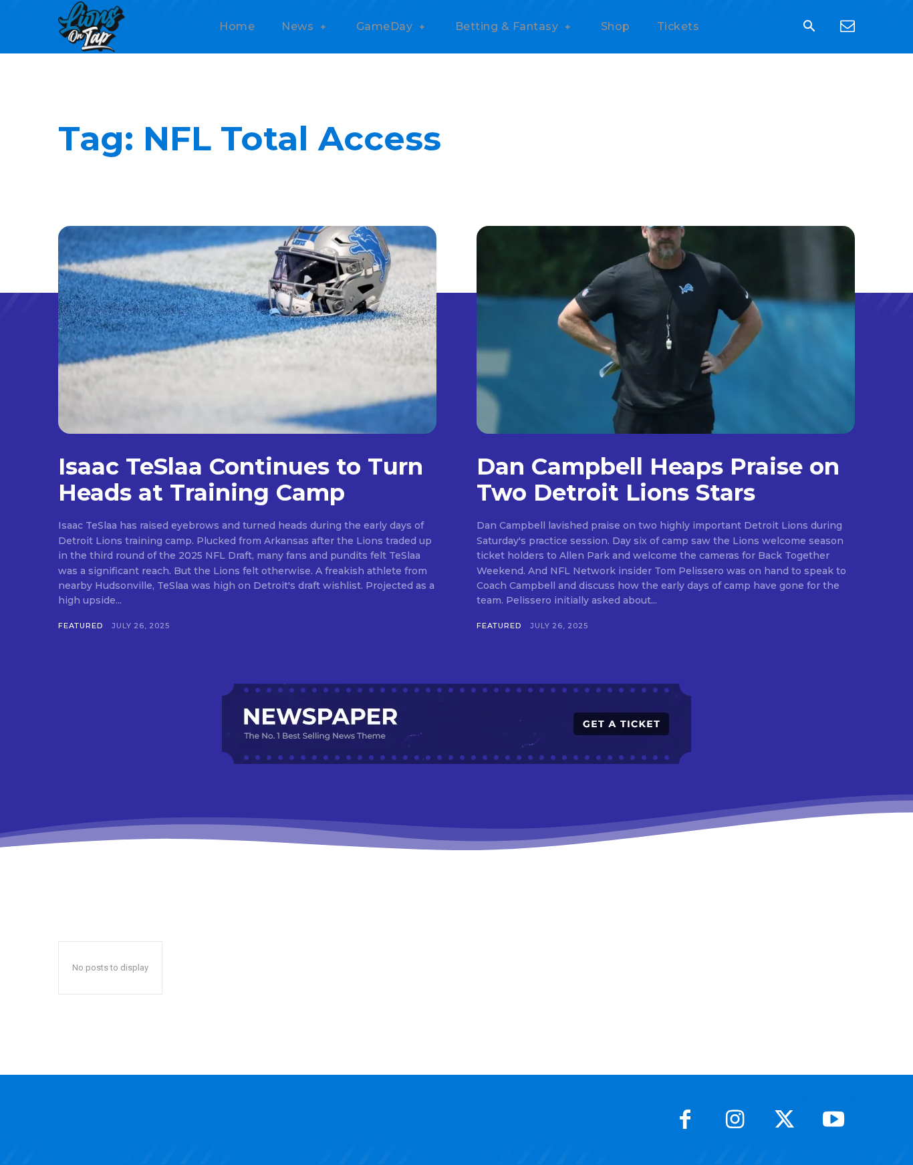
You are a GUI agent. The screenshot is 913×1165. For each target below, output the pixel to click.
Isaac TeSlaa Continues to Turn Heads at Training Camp (240, 479)
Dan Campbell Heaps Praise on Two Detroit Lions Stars (658, 479)
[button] (808, 27)
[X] (784, 1119)
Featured (80, 625)
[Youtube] (833, 1119)
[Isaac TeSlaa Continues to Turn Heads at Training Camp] (247, 330)
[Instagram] (734, 1119)
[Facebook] (685, 1119)
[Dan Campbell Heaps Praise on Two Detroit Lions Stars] (666, 330)
